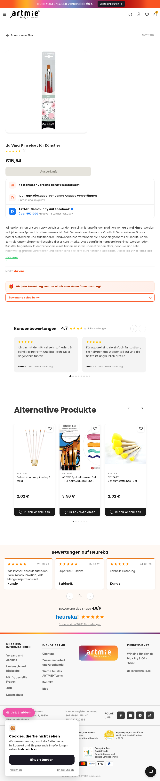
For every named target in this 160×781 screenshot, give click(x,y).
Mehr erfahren (27, 749)
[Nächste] (90, 596)
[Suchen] (130, 14)
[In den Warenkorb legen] (34, 512)
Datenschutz (14, 694)
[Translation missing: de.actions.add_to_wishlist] (49, 428)
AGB (9, 688)
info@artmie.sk (141, 670)
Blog (45, 688)
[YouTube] (140, 716)
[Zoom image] (46, 91)
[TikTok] (150, 716)
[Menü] (4, 14)
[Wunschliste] (147, 14)
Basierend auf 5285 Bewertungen (80, 624)
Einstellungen (65, 769)
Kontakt (47, 682)
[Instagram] (130, 716)
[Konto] (139, 14)
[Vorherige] (69, 596)
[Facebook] (121, 716)
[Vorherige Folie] (64, 447)
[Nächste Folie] (96, 447)
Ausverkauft (48, 171)
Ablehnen (16, 769)
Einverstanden (41, 760)
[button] (73, 521)
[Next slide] (142, 408)
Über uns (48, 653)
